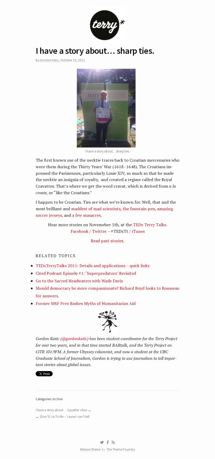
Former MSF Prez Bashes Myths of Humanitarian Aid (86, 303)
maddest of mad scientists (96, 209)
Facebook (80, 231)
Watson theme (90, 449)
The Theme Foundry (120, 449)
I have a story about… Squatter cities (61, 410)
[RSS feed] (113, 442)
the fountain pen (139, 209)
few (78, 215)
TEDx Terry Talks (149, 225)
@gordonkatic (74, 338)
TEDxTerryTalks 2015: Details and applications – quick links (92, 265)
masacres (92, 215)
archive (57, 399)
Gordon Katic (49, 60)
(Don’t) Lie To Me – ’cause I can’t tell (64, 416)
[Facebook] (108, 442)
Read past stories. (107, 241)
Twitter (99, 231)
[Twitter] (102, 442)
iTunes (138, 231)
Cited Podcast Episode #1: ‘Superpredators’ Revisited (86, 273)
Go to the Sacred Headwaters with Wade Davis (79, 281)
